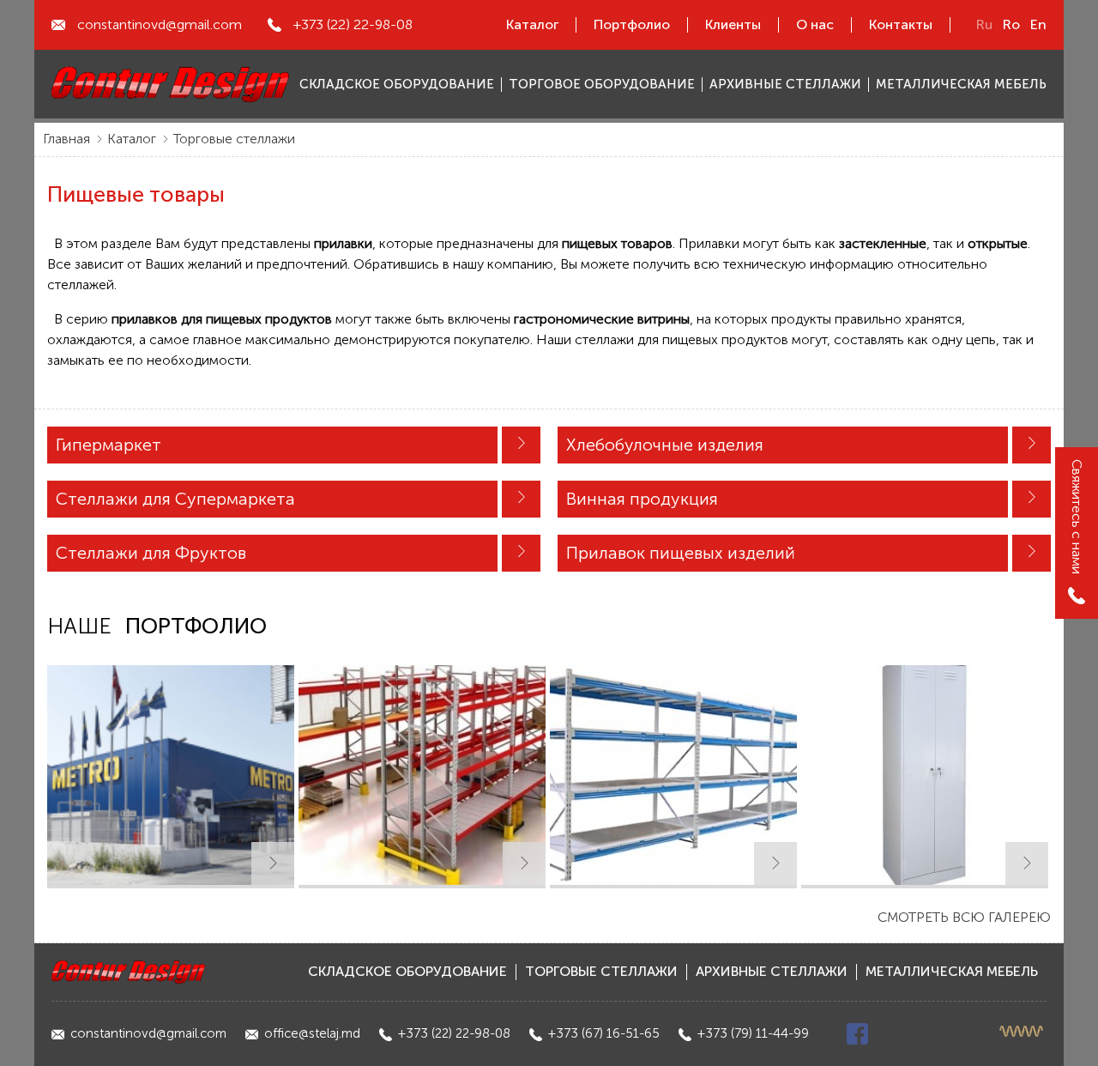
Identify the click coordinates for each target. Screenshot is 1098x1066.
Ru (984, 24)
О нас (815, 24)
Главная (66, 138)
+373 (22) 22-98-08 (353, 24)
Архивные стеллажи (772, 971)
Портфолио (632, 24)
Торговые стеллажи (234, 138)
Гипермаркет (108, 444)
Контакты (900, 24)
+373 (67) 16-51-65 (604, 1033)
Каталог (532, 24)
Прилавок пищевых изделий (680, 552)
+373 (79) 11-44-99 (753, 1033)
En (1038, 24)
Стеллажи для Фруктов (151, 552)
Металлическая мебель (952, 971)
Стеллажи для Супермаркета (175, 498)
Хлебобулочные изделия (664, 444)
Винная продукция (642, 498)
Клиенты (733, 24)
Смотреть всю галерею (964, 917)
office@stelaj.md (312, 1033)
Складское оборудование (407, 971)
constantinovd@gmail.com (159, 24)
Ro (1011, 24)
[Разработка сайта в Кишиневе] (1023, 1032)
